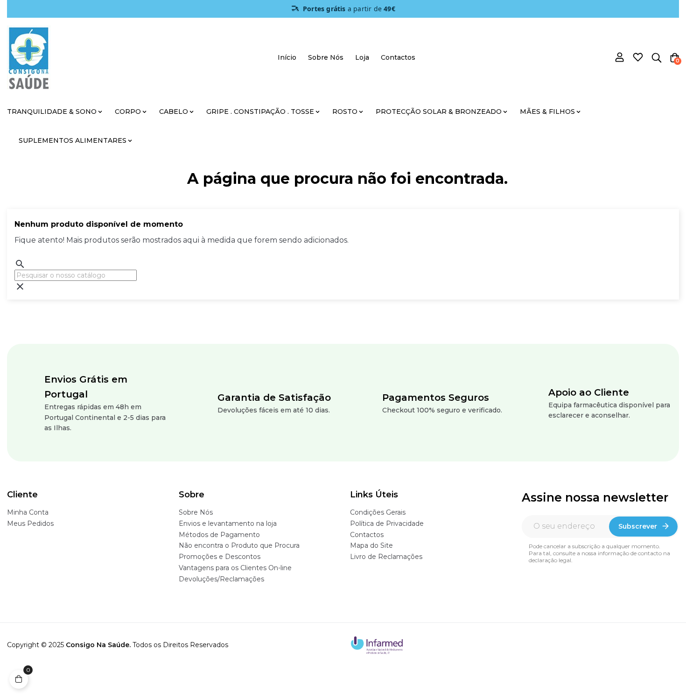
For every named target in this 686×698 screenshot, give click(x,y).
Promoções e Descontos (219, 556)
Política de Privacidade (387, 523)
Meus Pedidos (30, 523)
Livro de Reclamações (386, 556)
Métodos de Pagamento (219, 534)
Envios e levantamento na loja (228, 523)
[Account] (620, 58)
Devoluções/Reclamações (221, 579)
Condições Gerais (378, 512)
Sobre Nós (196, 512)
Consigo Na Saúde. (98, 645)
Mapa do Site (371, 545)
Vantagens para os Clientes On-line (235, 568)
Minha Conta (28, 512)
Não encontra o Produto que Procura (239, 545)
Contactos (367, 534)
